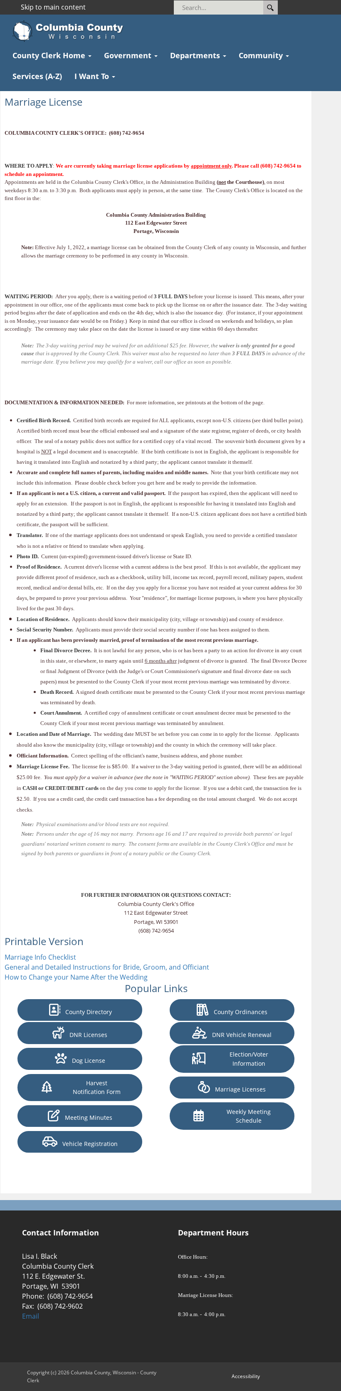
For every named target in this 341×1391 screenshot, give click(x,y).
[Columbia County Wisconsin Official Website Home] (70, 31)
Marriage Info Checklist (40, 957)
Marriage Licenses (238, 1089)
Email (30, 1316)
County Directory (86, 1012)
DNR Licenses (85, 1035)
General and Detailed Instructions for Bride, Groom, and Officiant (107, 967)
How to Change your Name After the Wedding (76, 977)
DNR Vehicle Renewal (239, 1035)
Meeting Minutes (86, 1117)
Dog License (86, 1060)
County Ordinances (238, 1012)
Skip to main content (53, 7)
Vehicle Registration (87, 1144)
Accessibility (246, 1376)
